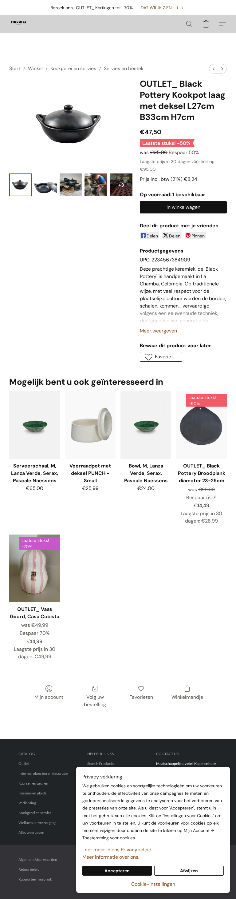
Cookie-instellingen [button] (153, 884)
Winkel (35, 68)
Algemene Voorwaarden (37, 859)
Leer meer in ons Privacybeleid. (117, 849)
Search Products (100, 763)
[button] (18, 24)
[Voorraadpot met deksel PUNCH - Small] (90, 425)
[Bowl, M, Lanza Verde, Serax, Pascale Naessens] (145, 425)
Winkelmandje (187, 697)
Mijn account (48, 697)
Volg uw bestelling (95, 701)
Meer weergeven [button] (158, 331)
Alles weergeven (31, 832)
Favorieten (141, 697)
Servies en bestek (124, 68)
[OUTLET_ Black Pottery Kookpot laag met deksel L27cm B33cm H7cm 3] (96, 184)
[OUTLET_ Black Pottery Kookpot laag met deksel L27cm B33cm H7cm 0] (20, 184)
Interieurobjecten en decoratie (43, 773)
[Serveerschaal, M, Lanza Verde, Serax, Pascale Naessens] (34, 425)
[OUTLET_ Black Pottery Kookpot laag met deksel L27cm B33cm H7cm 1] (45, 184)
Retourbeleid (29, 869)
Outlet (23, 763)
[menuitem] (213, 68)
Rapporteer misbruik (35, 879)
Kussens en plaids (32, 793)
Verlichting (27, 803)
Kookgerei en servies (73, 68)
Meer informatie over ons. (110, 857)
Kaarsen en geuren (33, 783)
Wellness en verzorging (37, 822)
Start (14, 68)
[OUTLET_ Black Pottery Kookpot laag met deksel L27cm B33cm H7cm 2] (71, 184)
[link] (163, 7)
